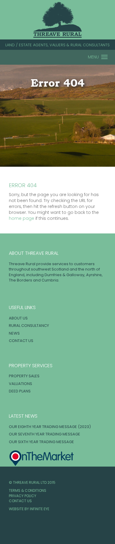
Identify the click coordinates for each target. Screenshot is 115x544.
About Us (18, 318)
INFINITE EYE (39, 508)
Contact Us (21, 340)
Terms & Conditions (27, 490)
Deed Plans (20, 391)
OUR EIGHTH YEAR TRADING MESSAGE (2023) (50, 427)
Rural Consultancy (29, 325)
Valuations (20, 383)
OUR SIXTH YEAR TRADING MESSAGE (41, 442)
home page (21, 218)
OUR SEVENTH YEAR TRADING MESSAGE (44, 434)
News (14, 333)
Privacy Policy (22, 495)
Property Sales (24, 376)
